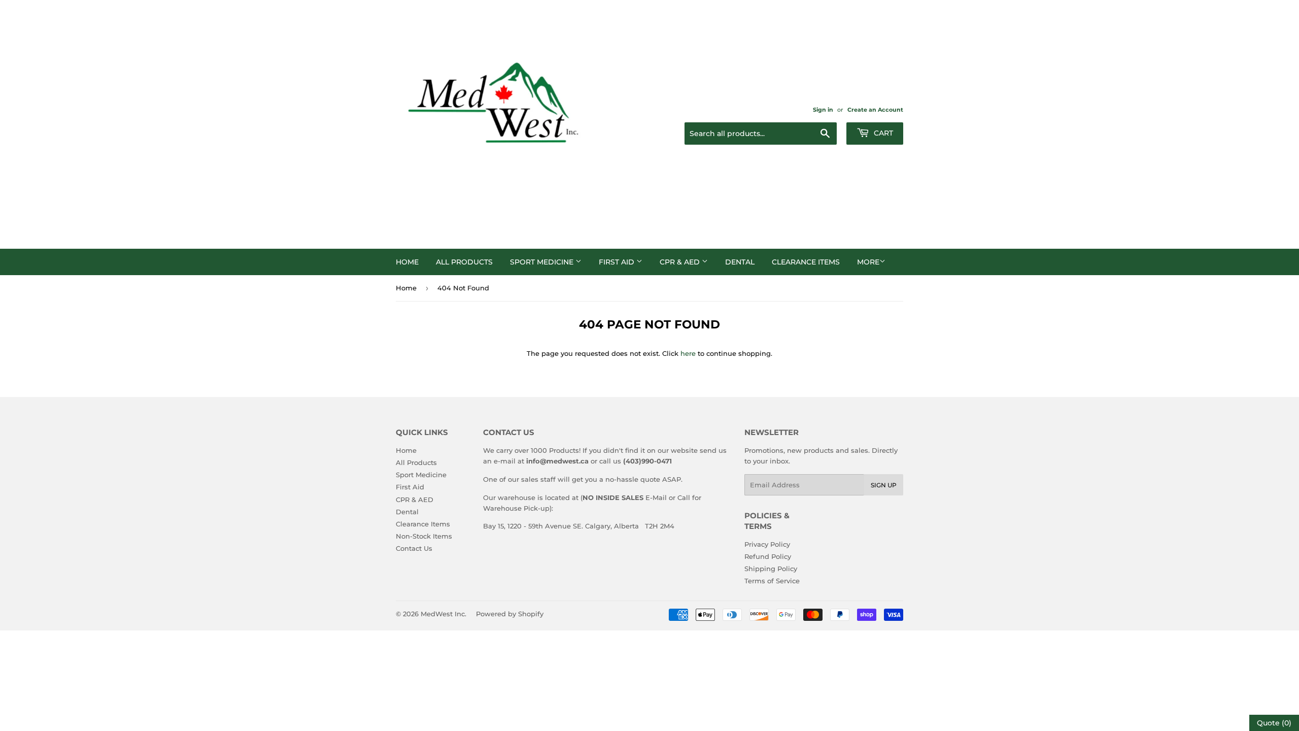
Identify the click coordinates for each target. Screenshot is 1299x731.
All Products (464, 262)
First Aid (617, 262)
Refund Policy (767, 556)
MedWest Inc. (443, 614)
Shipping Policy (770, 568)
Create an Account (875, 109)
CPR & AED (681, 262)
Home (407, 262)
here (688, 353)
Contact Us (414, 548)
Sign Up (884, 485)
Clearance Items (806, 262)
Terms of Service (772, 581)
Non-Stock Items (424, 536)
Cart (882, 133)
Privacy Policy (767, 544)
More (868, 262)
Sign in (823, 109)
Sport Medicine (542, 262)
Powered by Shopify (509, 614)
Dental (740, 262)
